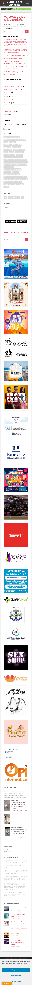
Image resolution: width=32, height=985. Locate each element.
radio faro (16, 174)
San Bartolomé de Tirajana (11, 86)
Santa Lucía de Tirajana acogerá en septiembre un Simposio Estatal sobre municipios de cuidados (13, 73)
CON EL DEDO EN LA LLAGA (16, 232)
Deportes (6, 114)
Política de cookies (21, 964)
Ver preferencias (16, 981)
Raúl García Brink (8, 177)
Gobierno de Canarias (9, 154)
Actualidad (6, 83)
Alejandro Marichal (14, 137)
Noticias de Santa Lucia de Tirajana (12, 169)
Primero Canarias (8, 174)
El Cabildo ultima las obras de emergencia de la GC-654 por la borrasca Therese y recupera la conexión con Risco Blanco (15, 57)
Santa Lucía (12, 179)
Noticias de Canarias (9, 162)
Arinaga (6, 142)
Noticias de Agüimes (22, 159)
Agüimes (6, 99)
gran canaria (19, 154)
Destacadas (7, 103)
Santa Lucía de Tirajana (10, 89)
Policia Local (15, 172)
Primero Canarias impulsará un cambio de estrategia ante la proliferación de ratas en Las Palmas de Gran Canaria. (15, 50)
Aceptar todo (16, 970)
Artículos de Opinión (9, 111)
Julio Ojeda (19, 157)
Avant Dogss (12, 142)
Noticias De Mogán (8, 167)
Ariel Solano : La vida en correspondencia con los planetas (17, 942)
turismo (14, 184)
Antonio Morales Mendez (20, 139)
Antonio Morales (8, 139)
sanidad (6, 179)
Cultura (5, 108)
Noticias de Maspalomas (21, 164)
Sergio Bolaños (7, 182)
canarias (20, 144)
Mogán (6, 93)
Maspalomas (7, 159)
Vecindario (20, 184)
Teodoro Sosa (7, 184)
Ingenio (6, 96)
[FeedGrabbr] (16, 837)
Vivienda (6, 186)
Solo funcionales (16, 975)
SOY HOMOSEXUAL (16, 933)
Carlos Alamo (7, 147)
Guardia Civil (7, 157)
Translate (9, 851)
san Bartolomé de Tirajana (20, 177)
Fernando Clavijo (19, 152)
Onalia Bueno (7, 172)
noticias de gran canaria (21, 162)
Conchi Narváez (8, 149)
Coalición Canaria (16, 147)
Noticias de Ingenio (8, 164)
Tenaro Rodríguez (17, 182)
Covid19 (23, 149)
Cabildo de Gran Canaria (10, 144)
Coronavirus (16, 149)
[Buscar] (27, 31)
